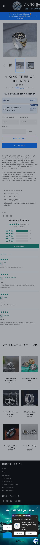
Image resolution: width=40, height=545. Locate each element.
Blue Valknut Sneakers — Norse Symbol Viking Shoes (28, 525)
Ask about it (31, 533)
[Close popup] (36, 517)
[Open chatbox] (35, 541)
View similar (18, 533)
